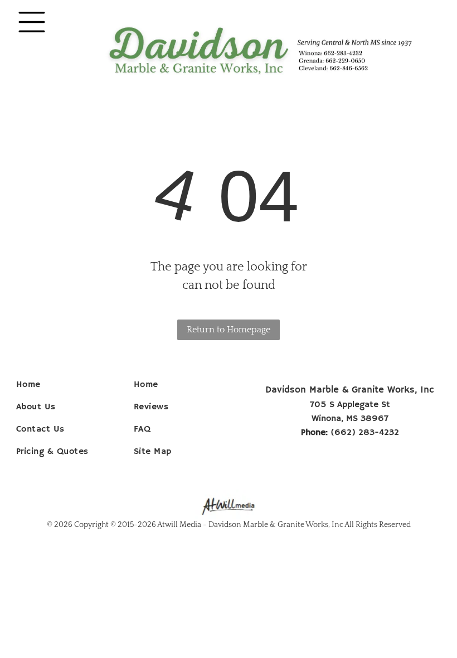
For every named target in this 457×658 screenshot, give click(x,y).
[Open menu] (32, 22)
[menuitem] (71, 385)
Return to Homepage (228, 330)
